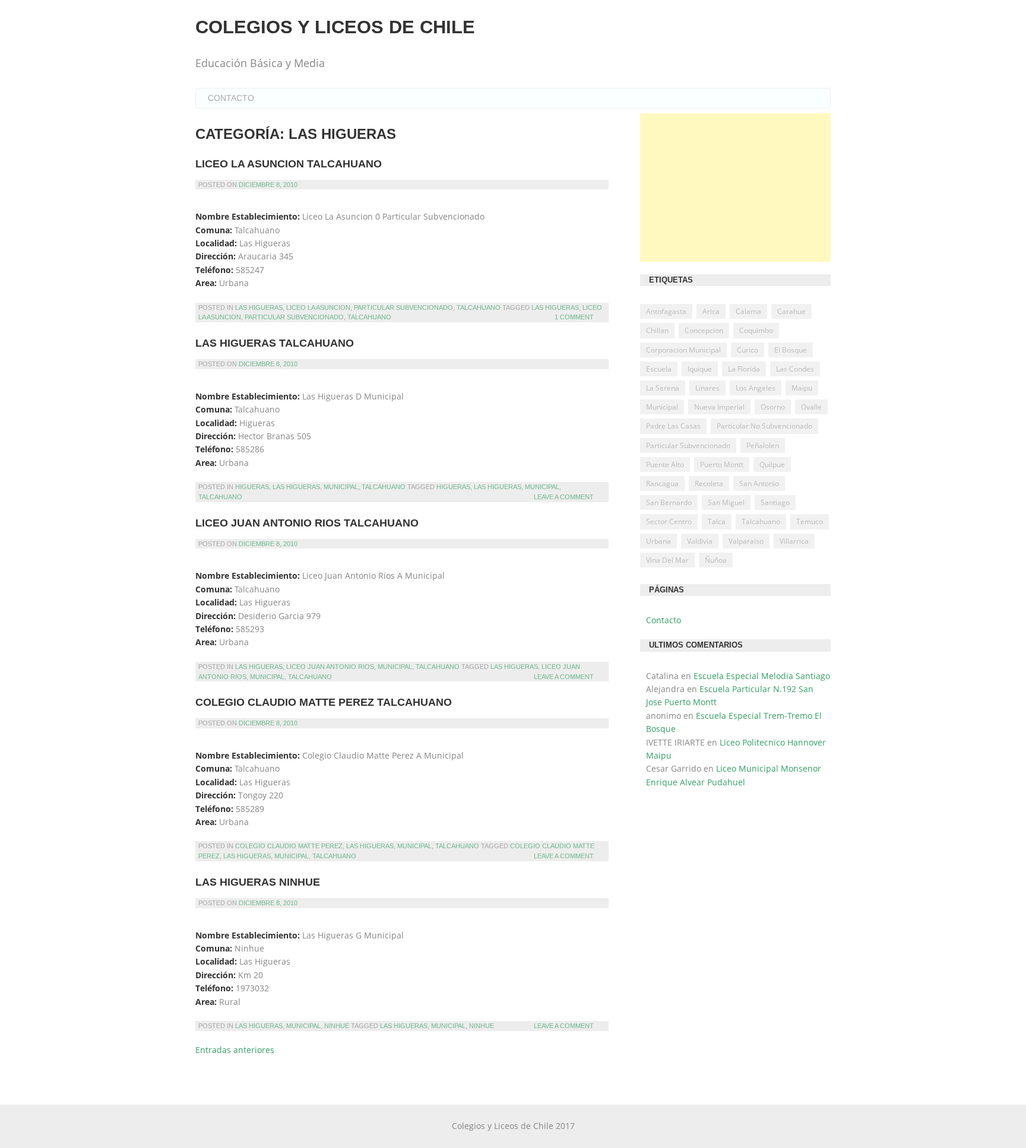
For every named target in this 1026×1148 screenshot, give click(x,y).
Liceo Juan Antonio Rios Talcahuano (307, 523)
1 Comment (574, 317)
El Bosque (790, 350)
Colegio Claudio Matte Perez (289, 845)
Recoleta (709, 483)
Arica (711, 311)
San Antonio (759, 483)
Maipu (801, 388)
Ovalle (811, 407)
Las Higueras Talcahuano (274, 343)
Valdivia (699, 541)
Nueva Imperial (719, 407)
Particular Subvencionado (403, 307)
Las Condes (795, 369)
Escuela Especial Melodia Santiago (762, 675)
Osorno (773, 407)
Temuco (809, 521)
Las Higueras (259, 307)
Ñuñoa (716, 560)
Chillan (657, 330)
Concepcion (704, 330)
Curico (747, 350)
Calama (748, 311)
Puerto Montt (721, 464)
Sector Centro (669, 521)
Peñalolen (762, 445)
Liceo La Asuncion (318, 307)
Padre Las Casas (673, 426)
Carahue (791, 311)
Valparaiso (746, 541)
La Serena (662, 388)
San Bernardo (669, 502)
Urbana (658, 541)
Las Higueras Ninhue (257, 882)
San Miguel (726, 502)
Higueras (252, 486)
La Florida (744, 369)
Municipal (341, 486)
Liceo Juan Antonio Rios (330, 666)
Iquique (700, 369)
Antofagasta (666, 311)
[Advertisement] (735, 187)
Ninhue (336, 1025)
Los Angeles (755, 388)
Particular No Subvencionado (764, 426)
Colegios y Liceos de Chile (335, 27)
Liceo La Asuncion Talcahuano (288, 164)
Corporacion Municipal (683, 350)
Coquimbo (756, 330)
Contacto (231, 98)
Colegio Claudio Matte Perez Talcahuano (323, 702)
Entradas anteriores (234, 1049)
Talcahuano (479, 307)
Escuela (659, 369)
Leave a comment (564, 496)
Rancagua (662, 483)
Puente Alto (665, 464)
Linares (707, 388)
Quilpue (772, 464)
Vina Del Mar (667, 560)
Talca (717, 521)
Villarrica (794, 541)
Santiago (775, 502)
